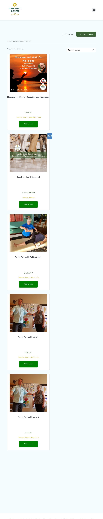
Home (9, 41)
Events (26, 117)
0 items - (87, 34)
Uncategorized (35, 117)
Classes (19, 117)
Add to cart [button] (28, 124)
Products (35, 277)
